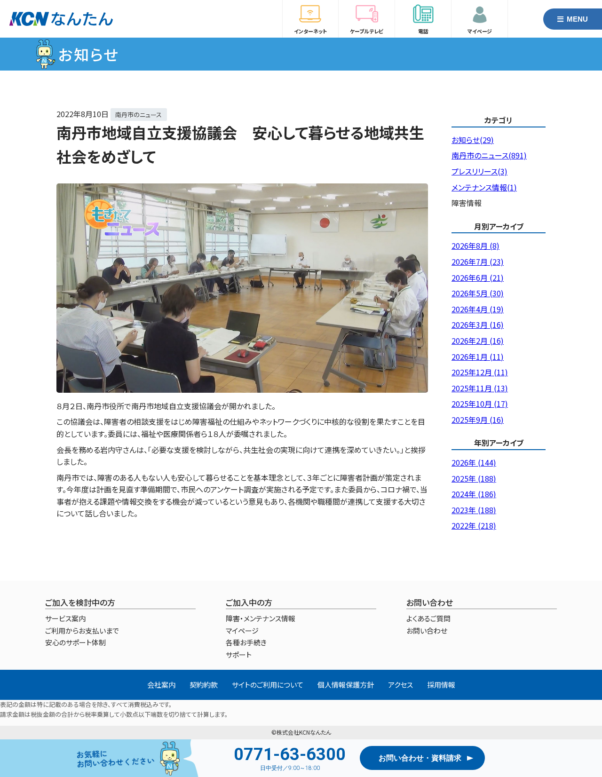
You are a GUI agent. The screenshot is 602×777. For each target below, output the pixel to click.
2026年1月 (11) (478, 356)
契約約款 (204, 685)
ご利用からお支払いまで (82, 630)
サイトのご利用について (267, 685)
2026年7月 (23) (478, 261)
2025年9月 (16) (478, 419)
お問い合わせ (426, 630)
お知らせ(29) (473, 139)
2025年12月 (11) (480, 372)
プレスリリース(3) (479, 171)
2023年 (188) (474, 509)
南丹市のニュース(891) (489, 155)
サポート (239, 654)
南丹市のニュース (138, 114)
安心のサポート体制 (75, 642)
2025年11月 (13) (480, 388)
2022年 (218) (474, 525)
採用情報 (441, 685)
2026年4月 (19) (478, 309)
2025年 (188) (474, 478)
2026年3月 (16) (478, 324)
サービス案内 (65, 618)
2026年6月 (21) (478, 277)
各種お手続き (246, 642)
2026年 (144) (474, 462)
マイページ (242, 630)
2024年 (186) (474, 494)
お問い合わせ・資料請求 (420, 757)
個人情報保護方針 (345, 685)
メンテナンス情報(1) (484, 187)
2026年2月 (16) (478, 340)
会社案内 (161, 685)
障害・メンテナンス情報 (260, 618)
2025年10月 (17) (480, 403)
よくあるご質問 (428, 618)
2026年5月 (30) (478, 293)
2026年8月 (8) (475, 245)
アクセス (400, 685)
